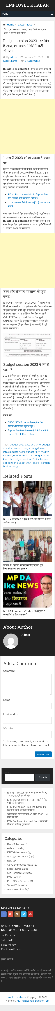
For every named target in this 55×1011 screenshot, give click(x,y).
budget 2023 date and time (25, 444)
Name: (7, 699)
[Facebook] (4, 914)
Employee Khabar (11, 949)
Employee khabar (27, 5)
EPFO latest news (17, 852)
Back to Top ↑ (43, 1000)
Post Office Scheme (18, 881)
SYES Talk (6, 940)
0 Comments (32, 60)
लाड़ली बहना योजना (16, 889)
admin (13, 57)
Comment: (9, 670)
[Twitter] (24, 914)
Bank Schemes (15, 844)
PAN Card (12, 877)
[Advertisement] (27, 126)
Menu (5, 14)
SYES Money (8, 944)
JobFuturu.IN (8, 935)
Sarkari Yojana (15, 885)
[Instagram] (17, 914)
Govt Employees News (20, 864)
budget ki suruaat (23, 455)
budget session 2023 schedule (31, 459)
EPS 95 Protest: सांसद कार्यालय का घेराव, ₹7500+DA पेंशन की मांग (27, 794)
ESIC (9, 860)
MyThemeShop (25, 1000)
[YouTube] (30, 914)
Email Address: (11, 714)
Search (8, 772)
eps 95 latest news (17, 856)
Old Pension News (17, 873)
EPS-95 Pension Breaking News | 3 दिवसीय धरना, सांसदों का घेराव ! (26, 808)
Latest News (10, 60)
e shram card (14, 848)
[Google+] (10, 914)
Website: (8, 728)
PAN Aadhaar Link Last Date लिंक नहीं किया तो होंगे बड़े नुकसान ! (27, 823)
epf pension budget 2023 (17, 462)
